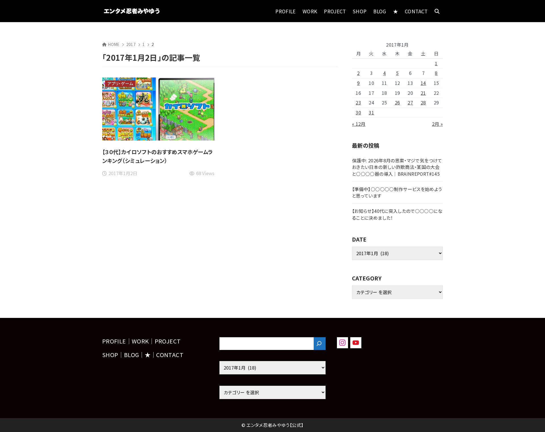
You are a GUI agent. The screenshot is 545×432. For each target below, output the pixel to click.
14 (423, 83)
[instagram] (342, 342)
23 (358, 102)
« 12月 (359, 124)
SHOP (110, 355)
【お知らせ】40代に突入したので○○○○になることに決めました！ (397, 214)
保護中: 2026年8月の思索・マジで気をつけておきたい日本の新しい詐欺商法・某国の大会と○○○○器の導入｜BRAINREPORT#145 (397, 167)
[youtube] (355, 342)
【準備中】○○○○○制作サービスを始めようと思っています (397, 192)
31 (371, 112)
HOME (113, 44)
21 (423, 93)
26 (397, 102)
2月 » (437, 124)
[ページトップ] (532, 419)
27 (410, 102)
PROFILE (114, 341)
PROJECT (168, 341)
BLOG (131, 355)
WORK (140, 341)
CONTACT (169, 355)
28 (423, 102)
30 (358, 112)
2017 (131, 44)
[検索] (320, 343)
